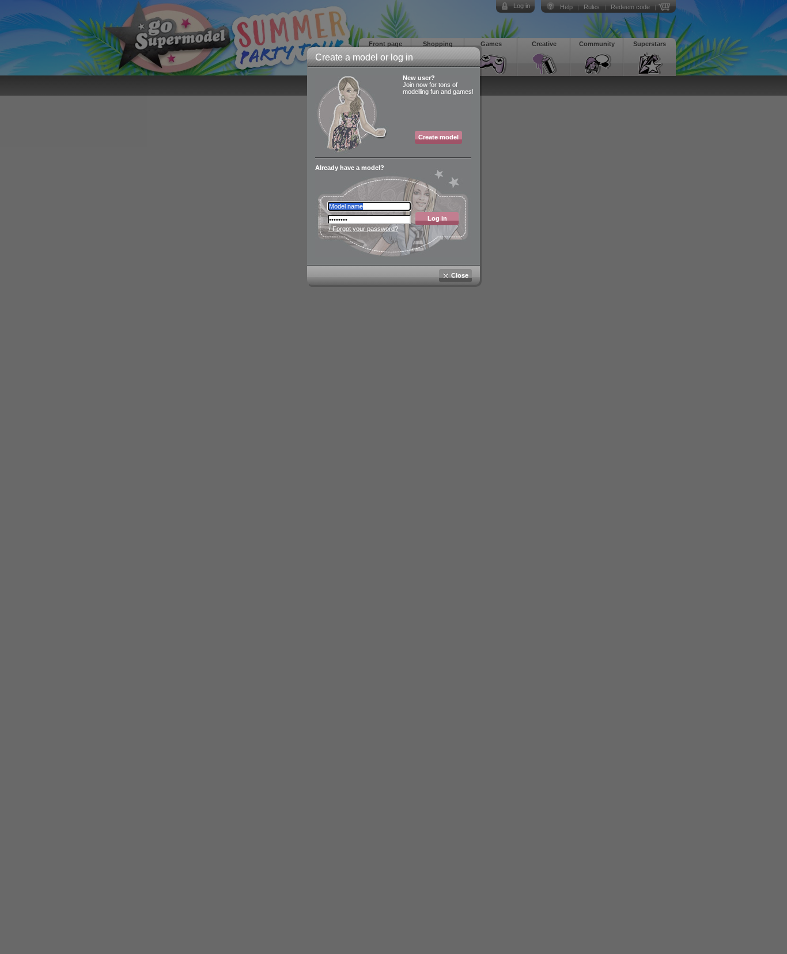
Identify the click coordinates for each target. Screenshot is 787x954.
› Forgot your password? (363, 228)
